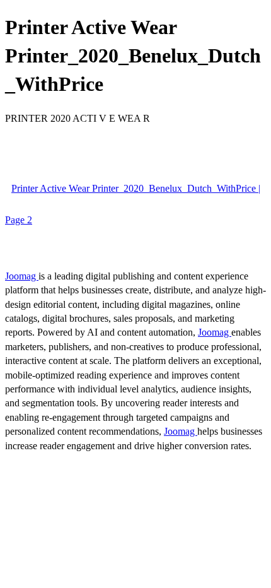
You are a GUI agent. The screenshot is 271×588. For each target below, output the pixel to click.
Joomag (21, 276)
